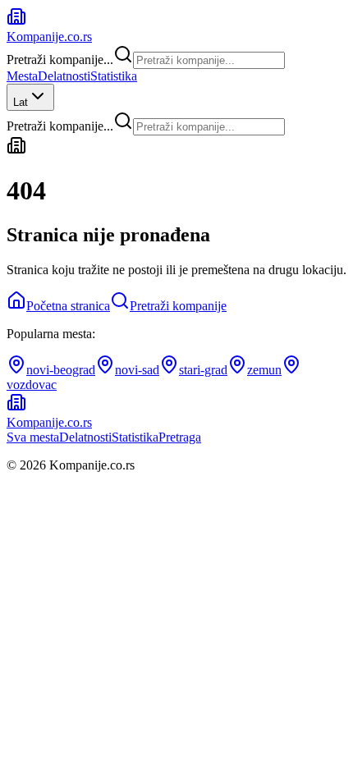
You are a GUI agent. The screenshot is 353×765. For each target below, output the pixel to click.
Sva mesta (33, 437)
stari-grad (203, 370)
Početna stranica (68, 306)
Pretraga (179, 437)
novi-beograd (60, 370)
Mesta (22, 76)
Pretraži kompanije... (60, 59)
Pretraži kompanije (178, 306)
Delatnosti (64, 76)
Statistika (113, 76)
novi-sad (137, 370)
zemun (264, 370)
